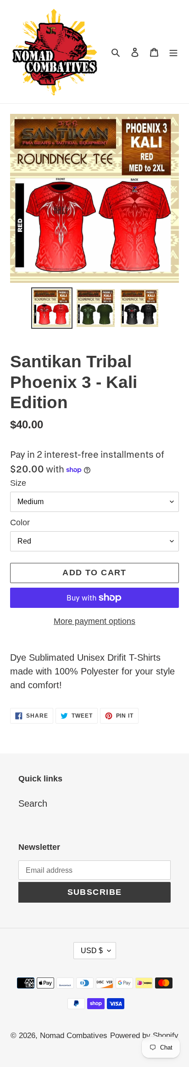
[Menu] (173, 51)
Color (20, 522)
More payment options (94, 621)
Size (18, 483)
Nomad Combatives (73, 1035)
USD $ (92, 951)
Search (32, 803)
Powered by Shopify (144, 1035)
